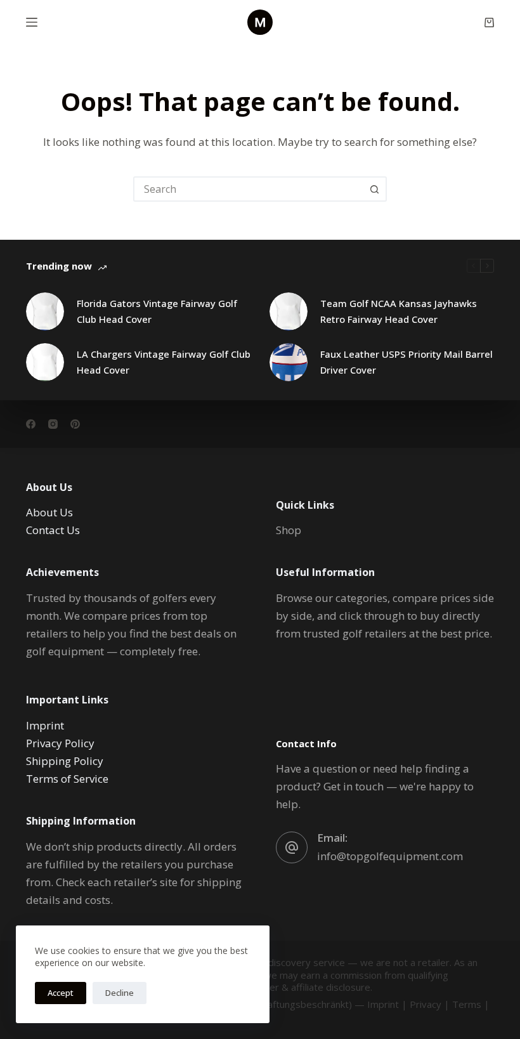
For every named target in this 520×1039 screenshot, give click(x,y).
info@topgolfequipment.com (390, 856)
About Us (49, 512)
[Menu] (31, 22)
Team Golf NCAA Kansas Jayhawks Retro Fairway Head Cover (398, 311)
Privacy (425, 1004)
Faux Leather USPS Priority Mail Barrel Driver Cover (406, 362)
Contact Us (53, 530)
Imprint (45, 725)
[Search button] (374, 189)
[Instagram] (53, 424)
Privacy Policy (60, 743)
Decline (119, 992)
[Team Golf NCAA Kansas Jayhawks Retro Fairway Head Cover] (289, 311)
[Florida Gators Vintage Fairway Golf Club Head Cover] (45, 311)
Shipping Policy (64, 761)
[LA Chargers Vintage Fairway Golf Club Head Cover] (45, 362)
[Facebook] (31, 424)
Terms (466, 1004)
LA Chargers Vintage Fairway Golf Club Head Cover (163, 362)
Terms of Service (67, 778)
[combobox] (248, 189)
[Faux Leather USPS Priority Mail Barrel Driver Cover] (289, 362)
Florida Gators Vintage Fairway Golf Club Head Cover (157, 311)
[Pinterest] (75, 424)
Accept (61, 992)
